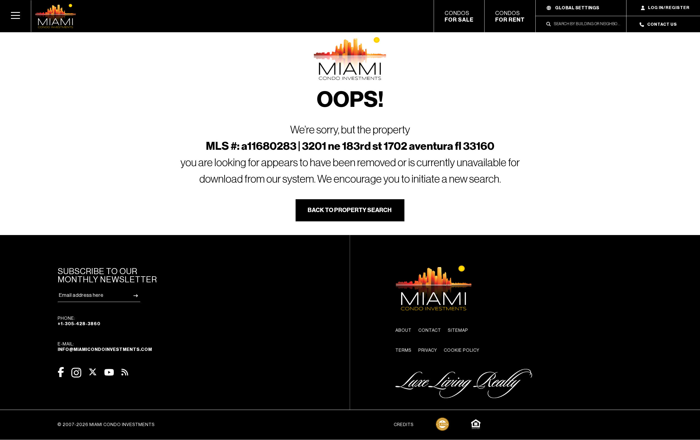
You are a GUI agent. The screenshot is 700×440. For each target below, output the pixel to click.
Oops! (350, 100)
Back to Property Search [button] (350, 210)
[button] (15, 16)
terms (403, 350)
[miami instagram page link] (76, 372)
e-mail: (105, 347)
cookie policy (461, 350)
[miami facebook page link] (61, 372)
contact (429, 330)
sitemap (458, 330)
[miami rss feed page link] (124, 371)
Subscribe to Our (107, 275)
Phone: (79, 321)
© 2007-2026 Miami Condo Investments (106, 425)
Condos (459, 17)
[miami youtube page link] (109, 372)
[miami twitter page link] (93, 372)
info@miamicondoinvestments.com (105, 349)
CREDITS (404, 425)
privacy (427, 350)
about (403, 330)
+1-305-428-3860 (79, 324)
